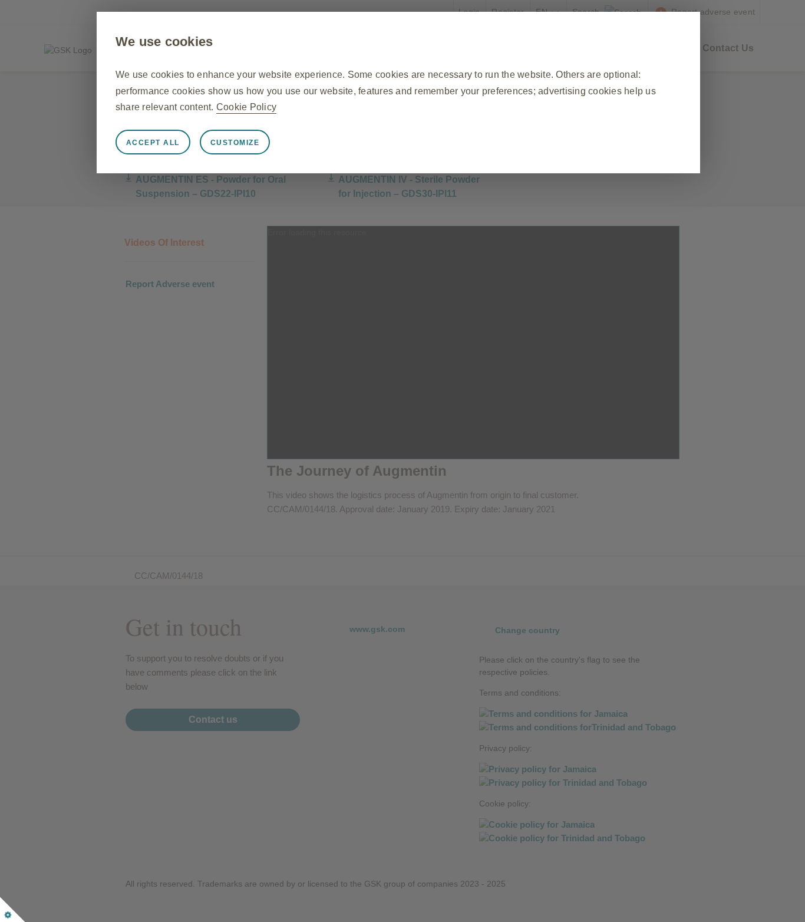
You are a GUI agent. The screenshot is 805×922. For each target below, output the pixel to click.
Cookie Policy (246, 107)
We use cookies (164, 41)
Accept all (153, 143)
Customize (235, 143)
